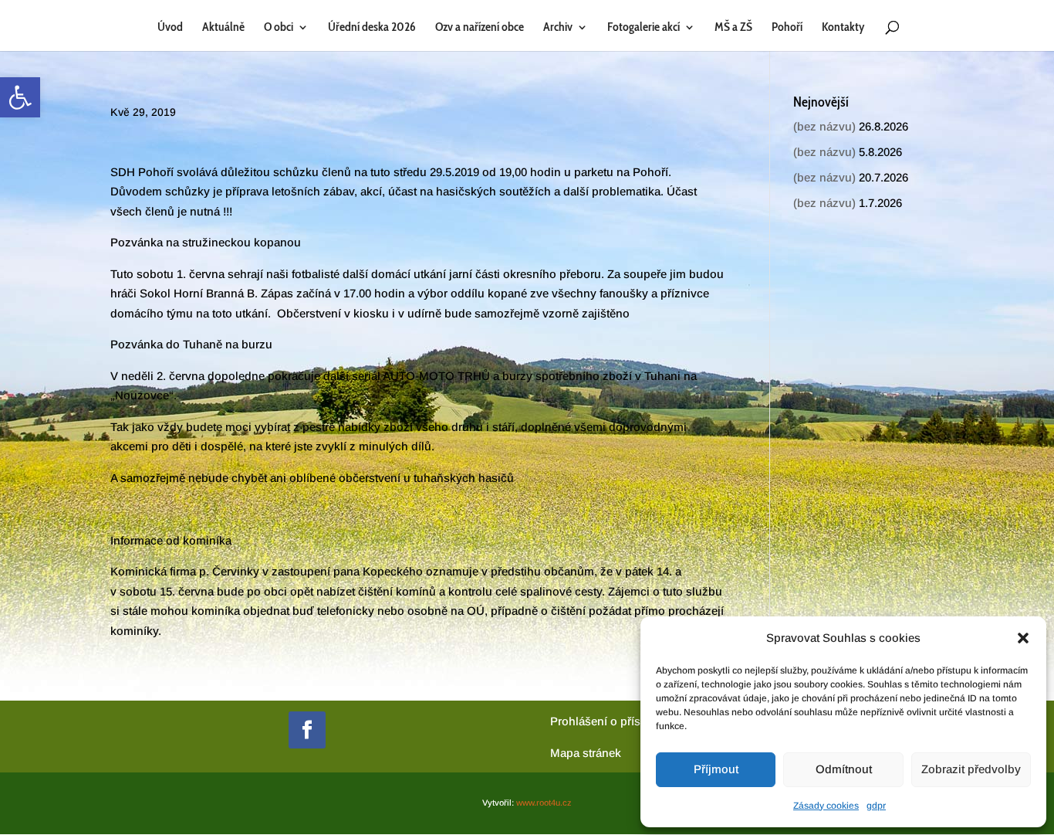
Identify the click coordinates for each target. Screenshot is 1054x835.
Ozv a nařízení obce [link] (479, 28)
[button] (1023, 638)
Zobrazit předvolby (971, 769)
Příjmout (716, 769)
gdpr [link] (876, 805)
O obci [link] (278, 28)
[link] (20, 97)
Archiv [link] (558, 28)
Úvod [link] (170, 28)
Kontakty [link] (843, 28)
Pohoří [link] (787, 28)
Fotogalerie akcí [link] (643, 28)
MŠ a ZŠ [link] (733, 28)
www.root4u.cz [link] (544, 802)
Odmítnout (844, 769)
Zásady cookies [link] (826, 805)
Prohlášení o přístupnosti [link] (617, 721)
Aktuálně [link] (223, 28)
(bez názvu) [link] (824, 126)
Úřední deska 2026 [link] (372, 28)
